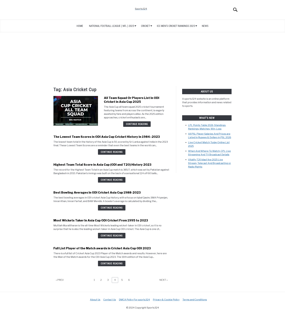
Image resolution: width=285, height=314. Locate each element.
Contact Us (109, 299)
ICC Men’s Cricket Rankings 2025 (176, 25)
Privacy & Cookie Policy (166, 299)
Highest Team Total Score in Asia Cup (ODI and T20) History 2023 (102, 164)
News (205, 25)
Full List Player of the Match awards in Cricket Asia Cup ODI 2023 (102, 248)
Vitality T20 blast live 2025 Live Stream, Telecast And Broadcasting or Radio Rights (209, 163)
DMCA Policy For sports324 (134, 299)
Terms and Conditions (194, 299)
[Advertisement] (142, 59)
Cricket (145, 25)
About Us (95, 299)
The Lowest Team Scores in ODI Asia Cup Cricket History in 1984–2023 (106, 137)
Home (80, 25)
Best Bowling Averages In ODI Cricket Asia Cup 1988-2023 (97, 192)
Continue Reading (137, 124)
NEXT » (163, 280)
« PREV (60, 280)
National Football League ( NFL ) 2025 (111, 25)
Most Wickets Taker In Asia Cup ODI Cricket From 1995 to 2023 (100, 220)
